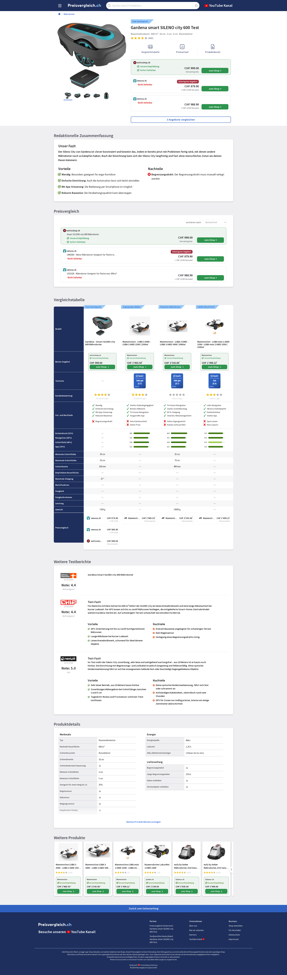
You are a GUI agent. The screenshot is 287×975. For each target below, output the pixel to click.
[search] (196, 5)
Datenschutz (234, 934)
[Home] (59, 14)
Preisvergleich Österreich (161, 925)
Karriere (193, 934)
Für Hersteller (235, 930)
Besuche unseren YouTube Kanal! (67, 931)
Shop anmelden (236, 925)
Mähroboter (69, 14)
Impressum (234, 939)
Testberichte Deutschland (161, 936)
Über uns (193, 925)
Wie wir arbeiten (196, 930)
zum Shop (214, 70)
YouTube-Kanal (195, 939)
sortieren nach (193, 222)
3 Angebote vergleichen (181, 119)
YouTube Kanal (220, 5)
